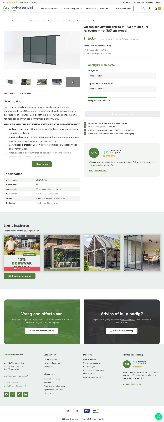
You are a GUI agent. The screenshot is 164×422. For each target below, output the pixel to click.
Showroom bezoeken (92, 363)
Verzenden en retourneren (54, 386)
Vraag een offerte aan (40, 330)
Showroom (91, 8)
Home (6, 21)
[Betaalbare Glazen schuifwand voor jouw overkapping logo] (18, 8)
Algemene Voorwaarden (53, 389)
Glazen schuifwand (49, 8)
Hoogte (91, 70)
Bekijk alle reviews (98, 170)
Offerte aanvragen (123, 8)
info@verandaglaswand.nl (17, 386)
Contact (158, 2)
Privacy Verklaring (51, 393)
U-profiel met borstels (99, 83)
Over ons (149, 2)
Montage (104, 8)
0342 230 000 (128, 319)
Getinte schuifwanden (36, 21)
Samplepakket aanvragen (93, 370)
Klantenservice (89, 374)
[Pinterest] (19, 394)
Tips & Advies (126, 2)
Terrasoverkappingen (72, 8)
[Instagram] (6, 394)
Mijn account (49, 382)
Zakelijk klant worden (52, 379)
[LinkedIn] (25, 394)
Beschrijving (9, 93)
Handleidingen (138, 2)
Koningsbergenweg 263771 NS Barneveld (13, 367)
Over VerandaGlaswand (93, 377)
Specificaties (25, 93)
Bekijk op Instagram (22, 276)
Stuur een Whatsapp (123, 330)
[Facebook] (12, 394)
